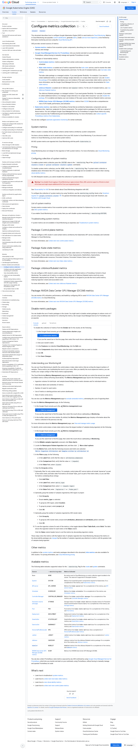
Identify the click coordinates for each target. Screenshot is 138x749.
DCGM (86, 101)
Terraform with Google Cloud (40, 198)
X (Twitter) (113, 728)
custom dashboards (59, 38)
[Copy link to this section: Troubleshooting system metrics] (61, 219)
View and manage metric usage (84, 423)
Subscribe (116, 745)
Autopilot (34, 31)
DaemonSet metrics (78, 626)
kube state (84, 68)
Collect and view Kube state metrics (60, 261)
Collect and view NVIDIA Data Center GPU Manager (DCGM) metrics (71, 301)
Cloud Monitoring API (65, 40)
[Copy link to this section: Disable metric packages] (58, 309)
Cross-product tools (49, 2)
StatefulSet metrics (77, 621)
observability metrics (38, 173)
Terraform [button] (53, 323)
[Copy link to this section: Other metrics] (47, 548)
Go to (48, 335)
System (34, 580)
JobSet (34, 635)
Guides (14, 12)
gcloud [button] (44, 323)
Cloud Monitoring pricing (67, 555)
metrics (72, 647)
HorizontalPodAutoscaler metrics (74, 631)
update (95, 567)
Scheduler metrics (69, 593)
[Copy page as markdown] (83, 26)
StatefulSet (35, 619)
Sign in (134, 2)
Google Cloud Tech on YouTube (119, 734)
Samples (33, 12)
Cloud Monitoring (99, 35)
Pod (33, 609)
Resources (42, 12)
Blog (111, 722)
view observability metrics (52, 682)
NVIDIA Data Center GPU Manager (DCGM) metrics (57, 101)
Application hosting (53, 21)
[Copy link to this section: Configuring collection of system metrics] (69, 159)
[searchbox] (12, 17)
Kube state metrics (45, 68)
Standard (42, 31)
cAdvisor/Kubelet (45, 88)
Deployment (35, 614)
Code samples (87, 728)
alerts (75, 38)
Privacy (39, 741)
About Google (32, 741)
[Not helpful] (110, 21)
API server (35, 586)
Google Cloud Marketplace (35, 728)
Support (57, 725)
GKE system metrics (41, 210)
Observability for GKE (41, 189)
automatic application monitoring (57, 120)
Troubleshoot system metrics (89, 223)
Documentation (41, 21)
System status (59, 731)
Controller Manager (38, 596)
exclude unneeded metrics (75, 399)
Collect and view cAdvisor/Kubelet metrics (63, 283)
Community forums (61, 722)
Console (108, 2)
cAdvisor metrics (82, 642)
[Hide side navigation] (23, 746)
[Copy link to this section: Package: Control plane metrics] (65, 230)
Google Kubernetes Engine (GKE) (20, 8)
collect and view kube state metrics (55, 679)
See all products (32, 722)
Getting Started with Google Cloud (93, 725)
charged (54, 538)
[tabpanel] (71, 342)
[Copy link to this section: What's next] (45, 671)
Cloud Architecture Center (90, 731)
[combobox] (91, 2)
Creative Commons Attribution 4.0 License (78, 705)
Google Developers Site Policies (58, 707)
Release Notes (59, 728)
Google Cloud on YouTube (118, 731)
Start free (130, 8)
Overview (5, 12)
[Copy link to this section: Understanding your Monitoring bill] (63, 363)
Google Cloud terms (57, 741)
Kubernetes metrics (89, 582)
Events (112, 725)
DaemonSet (35, 624)
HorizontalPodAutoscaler (39, 630)
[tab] (35, 323)
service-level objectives (90, 38)
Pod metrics (70, 610)
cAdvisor (34, 640)
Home (33, 21)
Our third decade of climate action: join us (77, 741)
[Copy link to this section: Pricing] (39, 147)
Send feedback (104, 26)
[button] (12, 28)
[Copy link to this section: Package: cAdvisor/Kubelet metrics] (69, 268)
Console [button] (35, 323)
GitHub (85, 722)
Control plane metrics (46, 62)
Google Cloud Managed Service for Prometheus (52, 53)
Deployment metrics (78, 616)
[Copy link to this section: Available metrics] (50, 562)
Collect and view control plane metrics (61, 241)
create (88, 567)
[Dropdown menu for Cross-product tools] (58, 2)
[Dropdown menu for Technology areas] (38, 2)
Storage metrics (69, 605)
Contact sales (32, 731)
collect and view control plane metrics (56, 685)
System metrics (40, 47)
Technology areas (30, 2)
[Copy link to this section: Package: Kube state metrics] (62, 248)
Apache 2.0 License (33, 707)
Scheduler (35, 591)
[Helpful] (107, 21)
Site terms (46, 741)
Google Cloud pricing (34, 725)
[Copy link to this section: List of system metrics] (53, 203)
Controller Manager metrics (80, 598)
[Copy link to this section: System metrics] (49, 127)
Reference (23, 12)
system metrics (48, 552)
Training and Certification (90, 734)
